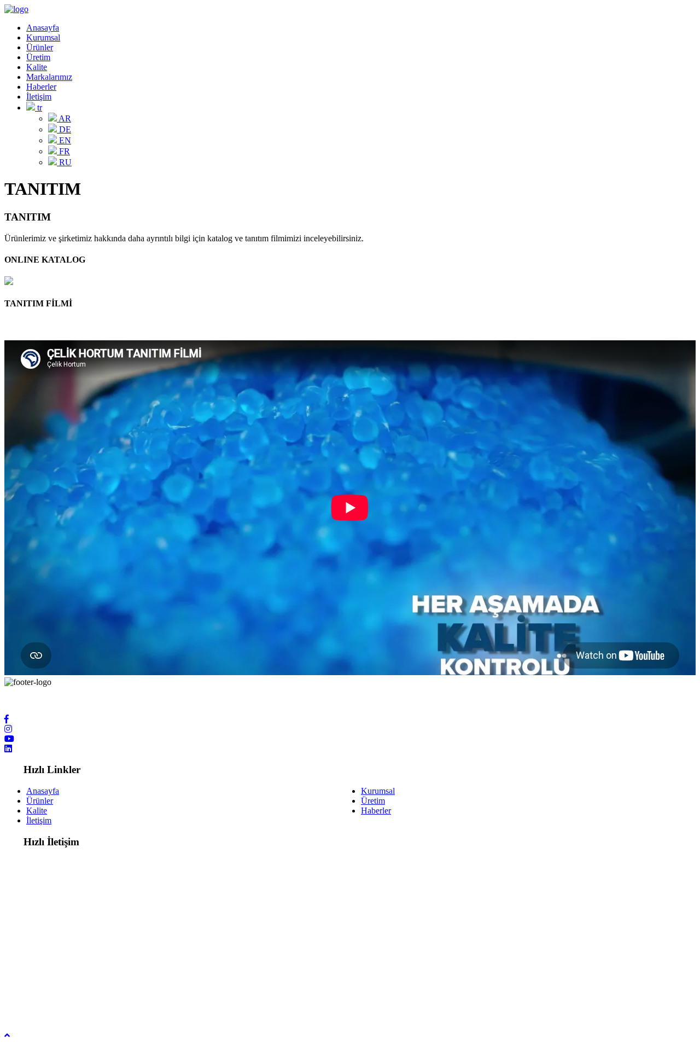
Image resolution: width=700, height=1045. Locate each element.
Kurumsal (43, 37)
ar (64, 118)
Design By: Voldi (33, 1005)
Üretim (38, 57)
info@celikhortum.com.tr (69, 977)
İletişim (38, 96)
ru (64, 162)
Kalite (36, 67)
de (64, 129)
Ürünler (39, 47)
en (64, 140)
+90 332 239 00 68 (59, 929)
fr (63, 151)
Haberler (41, 86)
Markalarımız (49, 77)
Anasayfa (42, 27)
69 (104, 929)
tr (38, 107)
